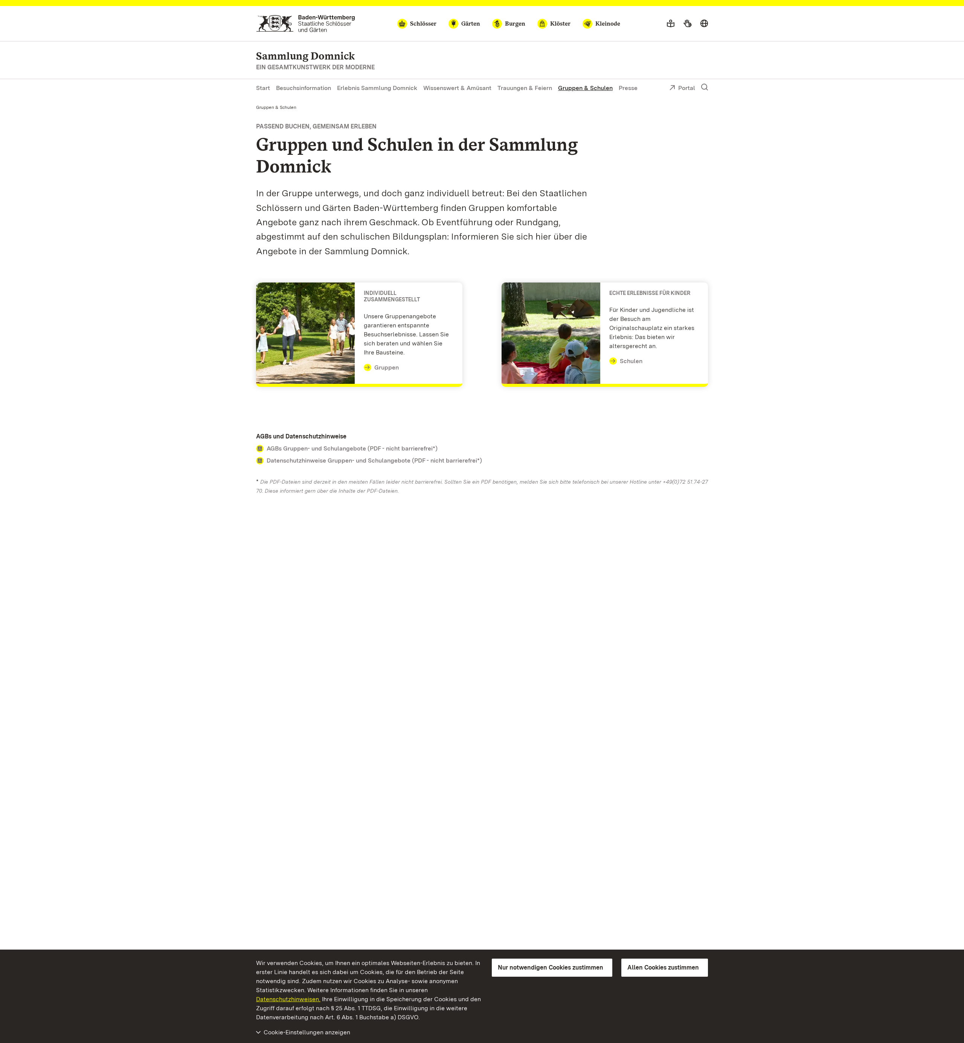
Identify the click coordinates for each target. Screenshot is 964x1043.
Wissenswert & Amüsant (457, 88)
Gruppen (386, 367)
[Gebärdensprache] (687, 24)
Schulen (631, 361)
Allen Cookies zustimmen (663, 967)
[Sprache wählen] (704, 24)
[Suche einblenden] (704, 87)
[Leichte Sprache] (670, 24)
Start (263, 88)
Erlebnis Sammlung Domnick (377, 88)
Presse (628, 88)
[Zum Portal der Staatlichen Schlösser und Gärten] (305, 23)
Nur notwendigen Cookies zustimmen (550, 967)
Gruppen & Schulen (585, 88)
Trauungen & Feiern (524, 88)
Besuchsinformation (303, 88)
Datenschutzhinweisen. (288, 999)
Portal (686, 88)
